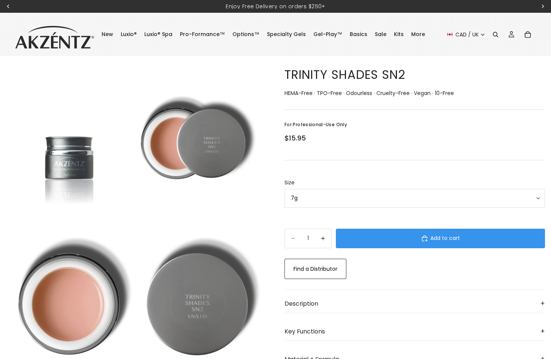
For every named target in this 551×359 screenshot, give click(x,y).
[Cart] (528, 34)
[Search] (495, 34)
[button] (414, 303)
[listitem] (418, 34)
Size (289, 182)
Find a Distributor (315, 269)
